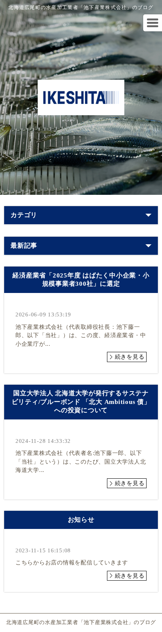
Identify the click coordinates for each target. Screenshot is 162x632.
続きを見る (130, 357)
